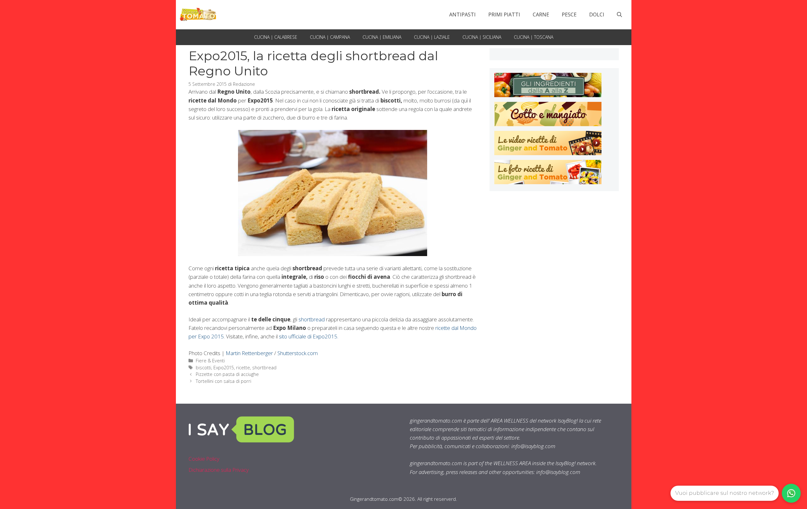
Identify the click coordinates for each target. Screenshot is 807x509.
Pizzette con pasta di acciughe (227, 374)
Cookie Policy (204, 458)
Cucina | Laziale (432, 37)
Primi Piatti (504, 14)
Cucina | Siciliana (481, 37)
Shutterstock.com (297, 353)
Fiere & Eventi (210, 361)
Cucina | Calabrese (275, 37)
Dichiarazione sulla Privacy (219, 469)
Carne (541, 14)
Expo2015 (223, 368)
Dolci (596, 14)
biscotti (203, 368)
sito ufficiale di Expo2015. (308, 336)
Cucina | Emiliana (382, 37)
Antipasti (462, 14)
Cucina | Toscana (533, 37)
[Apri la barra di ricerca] (619, 14)
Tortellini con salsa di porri (223, 381)
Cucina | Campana (330, 37)
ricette (243, 368)
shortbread (312, 319)
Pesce (569, 14)
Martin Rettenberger (250, 353)
